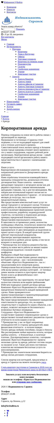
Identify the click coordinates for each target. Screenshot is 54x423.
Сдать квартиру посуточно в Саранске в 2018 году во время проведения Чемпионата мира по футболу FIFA (26, 368)
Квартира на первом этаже (30, 61)
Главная (10, 44)
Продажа (16, 49)
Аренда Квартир (25, 79)
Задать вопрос (13, 109)
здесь (43, 362)
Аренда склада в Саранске (30, 91)
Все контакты (7, 37)
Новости (11, 9)
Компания (11, 7)
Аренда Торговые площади (30, 86)
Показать (20, 29)
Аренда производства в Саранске (33, 89)
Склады (21, 66)
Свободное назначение (28, 69)
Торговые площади (27, 59)
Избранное (10, 2)
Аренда (15, 76)
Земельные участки (27, 74)
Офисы (21, 56)
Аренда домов (24, 81)
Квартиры (22, 51)
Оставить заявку (14, 104)
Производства (24, 64)
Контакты (11, 12)
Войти (19, 2)
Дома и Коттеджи (26, 54)
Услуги (10, 106)
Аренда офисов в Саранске (30, 84)
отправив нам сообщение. (29, 382)
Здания (21, 71)
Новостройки (13, 101)
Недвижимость (14, 46)
